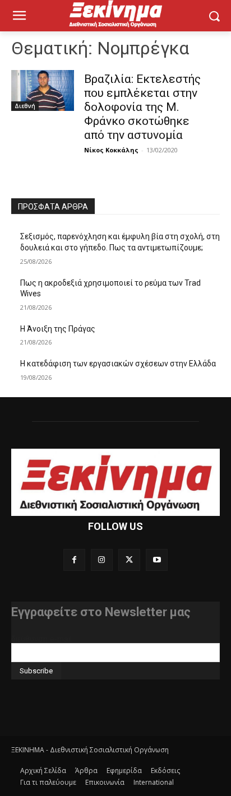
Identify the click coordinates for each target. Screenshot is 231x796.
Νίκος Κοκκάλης (111, 150)
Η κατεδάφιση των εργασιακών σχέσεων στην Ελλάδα (118, 363)
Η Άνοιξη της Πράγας (57, 328)
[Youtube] (157, 560)
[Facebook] (74, 560)
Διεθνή (25, 106)
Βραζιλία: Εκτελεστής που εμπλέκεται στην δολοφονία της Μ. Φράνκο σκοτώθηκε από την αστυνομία (142, 107)
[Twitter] (129, 560)
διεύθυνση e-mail (41, 638)
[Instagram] (102, 560)
